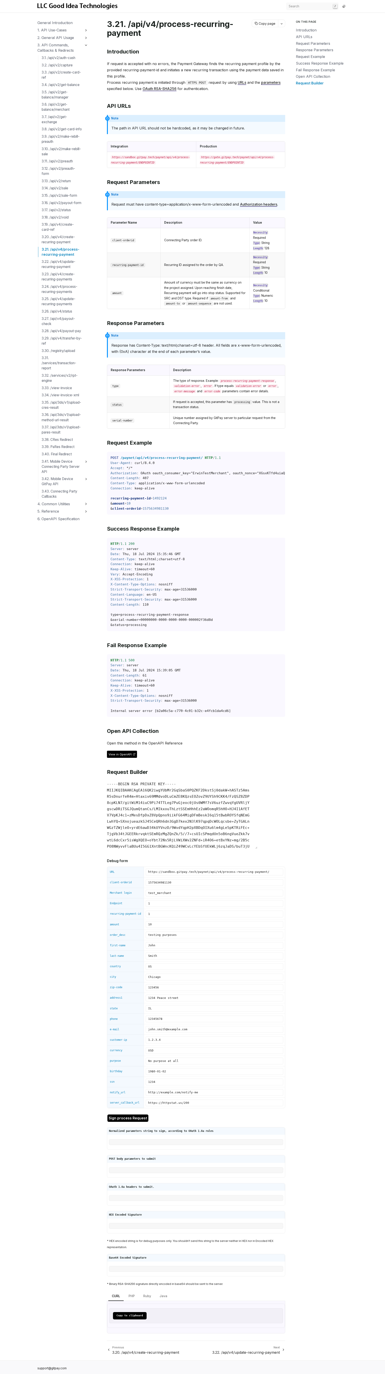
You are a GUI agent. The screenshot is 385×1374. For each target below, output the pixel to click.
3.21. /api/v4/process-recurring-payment (60, 252)
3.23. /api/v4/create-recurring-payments (58, 276)
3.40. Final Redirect (57, 454)
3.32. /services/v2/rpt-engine (60, 378)
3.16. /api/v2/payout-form (61, 203)
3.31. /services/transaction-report (59, 363)
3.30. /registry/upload (58, 351)
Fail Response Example (315, 70)
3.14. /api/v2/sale (55, 188)
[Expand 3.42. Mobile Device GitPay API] (86, 479)
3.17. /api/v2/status (56, 210)
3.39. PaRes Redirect (58, 447)
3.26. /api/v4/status (57, 311)
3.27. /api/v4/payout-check (58, 321)
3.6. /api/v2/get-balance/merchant (56, 107)
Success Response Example (320, 63)
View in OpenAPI (120, 754)
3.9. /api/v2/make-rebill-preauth (61, 139)
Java (163, 1296)
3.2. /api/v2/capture (57, 65)
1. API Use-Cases (52, 30)
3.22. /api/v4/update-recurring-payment (58, 264)
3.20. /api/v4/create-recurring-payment (58, 239)
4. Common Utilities (53, 504)
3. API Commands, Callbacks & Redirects (55, 48)
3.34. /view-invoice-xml (60, 395)
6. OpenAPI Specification (58, 519)
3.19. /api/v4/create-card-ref (58, 227)
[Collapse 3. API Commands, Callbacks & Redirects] (86, 45)
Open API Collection (313, 76)
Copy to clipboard (130, 1315)
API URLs (304, 37)
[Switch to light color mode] (344, 6)
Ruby (147, 1296)
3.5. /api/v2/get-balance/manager (55, 94)
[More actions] (281, 23)
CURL (116, 1296)
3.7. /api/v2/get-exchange (54, 119)
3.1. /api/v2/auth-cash (58, 58)
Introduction (306, 30)
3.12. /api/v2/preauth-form (58, 171)
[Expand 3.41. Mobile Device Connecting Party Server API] (86, 462)
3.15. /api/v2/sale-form (59, 195)
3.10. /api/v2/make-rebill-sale (61, 151)
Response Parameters (314, 50)
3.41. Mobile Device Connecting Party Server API (61, 466)
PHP (132, 1296)
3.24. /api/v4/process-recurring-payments (59, 289)
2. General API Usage (55, 37)
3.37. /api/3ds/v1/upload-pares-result (61, 429)
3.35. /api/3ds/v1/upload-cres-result (61, 405)
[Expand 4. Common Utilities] (86, 504)
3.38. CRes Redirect (57, 440)
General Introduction (55, 22)
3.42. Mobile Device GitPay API (57, 481)
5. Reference (48, 511)
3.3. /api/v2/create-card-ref (61, 75)
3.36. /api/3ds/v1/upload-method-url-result (61, 417)
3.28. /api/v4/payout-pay (61, 331)
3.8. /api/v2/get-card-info (62, 129)
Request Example (310, 56)
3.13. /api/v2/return (56, 181)
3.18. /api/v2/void (55, 217)
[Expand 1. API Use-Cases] (86, 30)
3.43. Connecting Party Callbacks (59, 494)
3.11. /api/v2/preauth (57, 161)
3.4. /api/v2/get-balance (61, 85)
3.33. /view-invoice (57, 388)
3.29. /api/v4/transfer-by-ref (62, 341)
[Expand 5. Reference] (86, 511)
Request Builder (310, 83)
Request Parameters (313, 43)
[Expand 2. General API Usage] (86, 38)
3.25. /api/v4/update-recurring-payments (58, 301)
